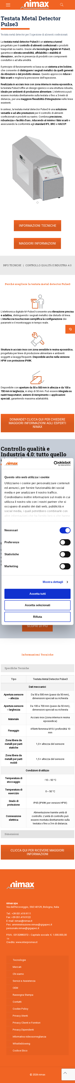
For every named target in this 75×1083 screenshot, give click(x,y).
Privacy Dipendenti (23, 1029)
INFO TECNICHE (12, 265)
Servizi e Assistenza (24, 980)
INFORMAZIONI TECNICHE (37, 225)
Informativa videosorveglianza (29, 1036)
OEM (15, 987)
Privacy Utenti (20, 1015)
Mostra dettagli (53, 582)
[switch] (65, 542)
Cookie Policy (20, 1008)
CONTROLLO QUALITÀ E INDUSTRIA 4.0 (48, 265)
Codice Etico (20, 1050)
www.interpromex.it (27, 942)
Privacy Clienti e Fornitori (26, 1022)
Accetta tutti (37, 593)
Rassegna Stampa (23, 994)
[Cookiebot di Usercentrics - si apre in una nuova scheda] (54, 463)
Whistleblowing (21, 1043)
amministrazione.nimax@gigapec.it (32, 924)
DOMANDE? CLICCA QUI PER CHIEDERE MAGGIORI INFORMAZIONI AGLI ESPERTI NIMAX (37, 423)
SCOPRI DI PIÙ (37, 626)
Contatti (17, 1001)
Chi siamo (18, 973)
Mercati (17, 966)
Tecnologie (19, 960)
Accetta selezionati (37, 605)
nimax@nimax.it (23, 920)
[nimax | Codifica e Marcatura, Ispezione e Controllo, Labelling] (34, 7)
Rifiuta (37, 616)
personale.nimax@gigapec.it (22, 928)
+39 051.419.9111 (21, 913)
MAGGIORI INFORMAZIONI (37, 243)
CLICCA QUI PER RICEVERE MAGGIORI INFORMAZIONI (37, 852)
